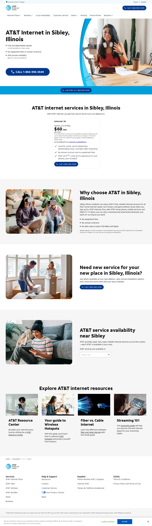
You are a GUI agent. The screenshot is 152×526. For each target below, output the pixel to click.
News (44, 497)
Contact (45, 483)
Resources (46, 479)
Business (9, 501)
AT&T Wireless (12, 488)
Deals (8, 497)
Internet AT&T (83, 483)
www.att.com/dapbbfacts (77, 142)
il (24, 459)
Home (8, 459)
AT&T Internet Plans (14, 479)
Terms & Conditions (121, 479)
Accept (124, 522)
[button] (109, 354)
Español (143, 2)
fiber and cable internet (91, 432)
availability (16, 459)
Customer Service (49, 488)
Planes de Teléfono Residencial (90, 488)
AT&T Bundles (11, 492)
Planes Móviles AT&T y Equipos (90, 479)
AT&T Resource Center (20, 433)
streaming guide (128, 425)
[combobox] (93, 354)
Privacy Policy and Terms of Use (127, 483)
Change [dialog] (21, 2)
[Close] (148, 521)
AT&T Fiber (10, 483)
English (135, 2)
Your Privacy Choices (55, 492)
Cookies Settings (107, 522)
